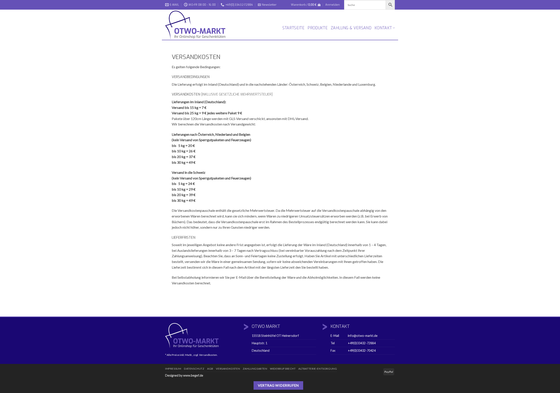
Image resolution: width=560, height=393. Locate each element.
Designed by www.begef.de (184, 375)
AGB (210, 368)
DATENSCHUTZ (194, 368)
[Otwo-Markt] (196, 25)
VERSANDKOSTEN (228, 368)
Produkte (318, 28)
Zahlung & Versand (351, 28)
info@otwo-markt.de (363, 335)
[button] (267, 5)
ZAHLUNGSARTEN (255, 368)
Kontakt (383, 28)
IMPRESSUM (173, 368)
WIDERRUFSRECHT (283, 368)
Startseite (293, 28)
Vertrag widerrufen (278, 385)
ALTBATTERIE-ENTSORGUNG (317, 368)
